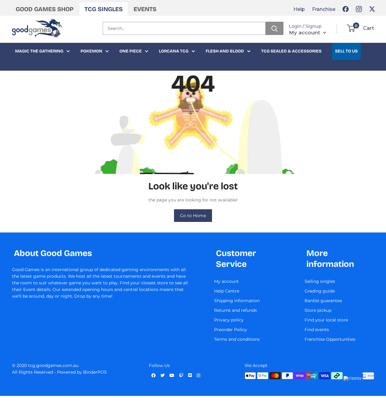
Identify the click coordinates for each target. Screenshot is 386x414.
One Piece (130, 51)
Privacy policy (229, 320)
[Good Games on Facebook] (346, 9)
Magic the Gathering (39, 51)
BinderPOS (95, 372)
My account (305, 33)
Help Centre (226, 291)
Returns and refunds (235, 310)
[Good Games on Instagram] (359, 9)
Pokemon (91, 51)
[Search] (274, 28)
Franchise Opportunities (330, 339)
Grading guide (320, 291)
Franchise (323, 9)
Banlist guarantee (323, 300)
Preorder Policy (230, 329)
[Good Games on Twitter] (372, 9)
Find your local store (326, 320)
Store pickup (318, 310)
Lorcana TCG (173, 51)
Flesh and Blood (225, 51)
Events (145, 9)
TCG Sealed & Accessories (291, 51)
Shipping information (237, 300)
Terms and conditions (237, 339)
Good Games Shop (45, 9)
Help (299, 9)
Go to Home (193, 215)
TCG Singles (103, 9)
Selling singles (320, 281)
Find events (317, 329)
